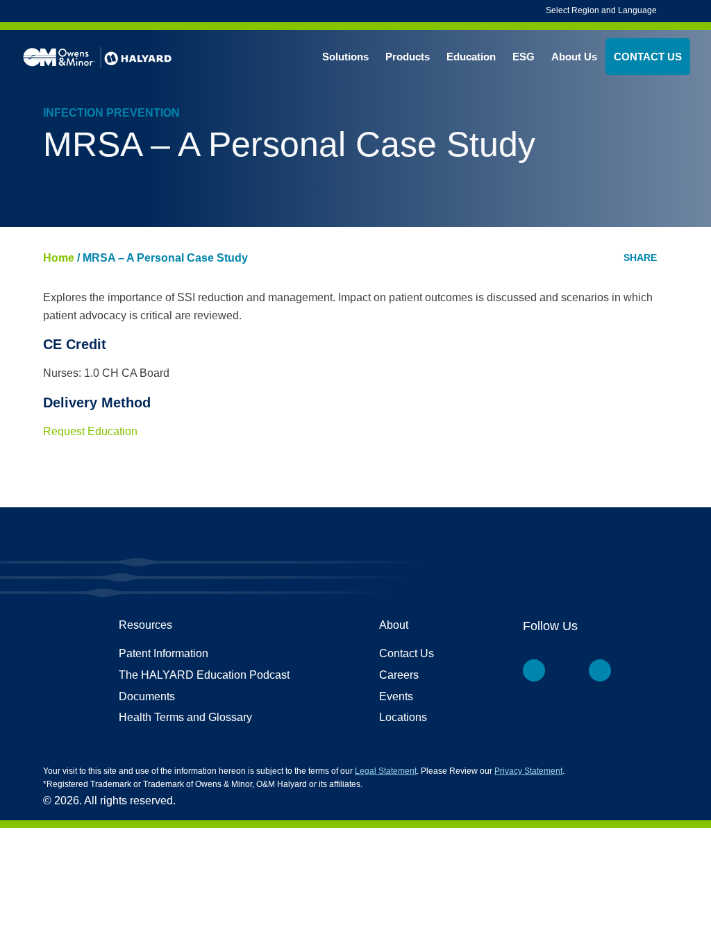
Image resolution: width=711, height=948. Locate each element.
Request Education (90, 431)
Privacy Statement (528, 771)
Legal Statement (386, 771)
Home (58, 258)
